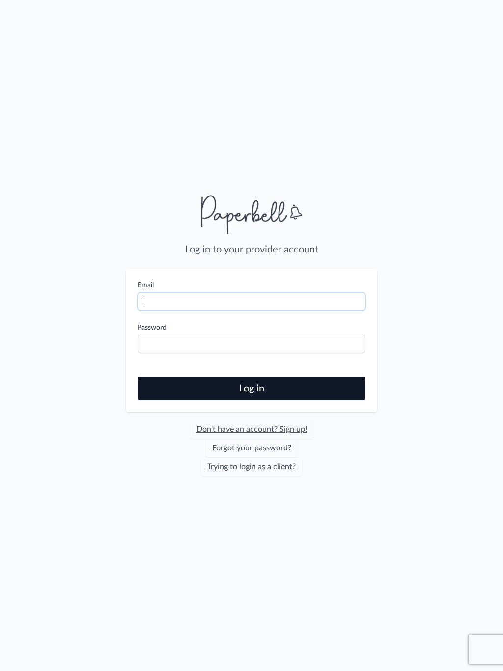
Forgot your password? (251, 448)
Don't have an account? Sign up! (251, 429)
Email (146, 285)
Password (152, 327)
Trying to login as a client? (251, 467)
